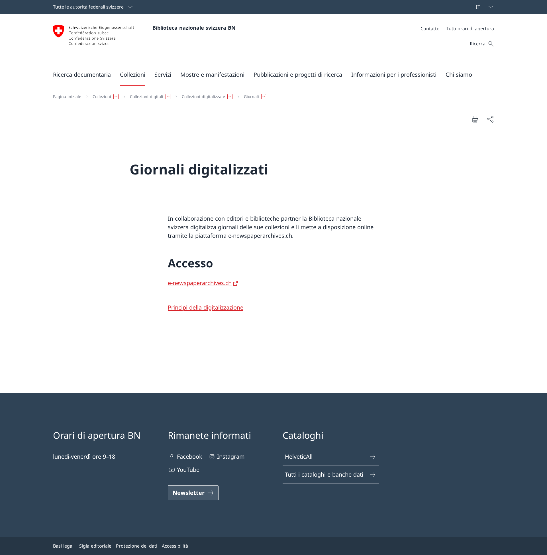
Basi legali (64, 546)
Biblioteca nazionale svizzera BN (194, 27)
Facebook (189, 456)
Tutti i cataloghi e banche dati (324, 474)
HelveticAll (299, 456)
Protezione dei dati (136, 546)
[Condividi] (490, 119)
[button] (81, 74)
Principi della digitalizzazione (205, 307)
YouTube (188, 469)
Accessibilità (175, 546)
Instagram (231, 456)
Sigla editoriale (95, 546)
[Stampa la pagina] (475, 119)
